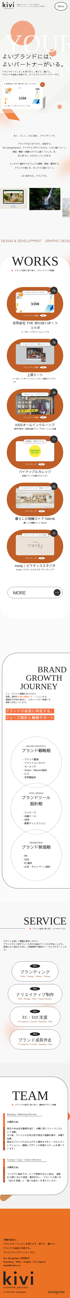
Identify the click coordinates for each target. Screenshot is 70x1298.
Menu (61, 6)
